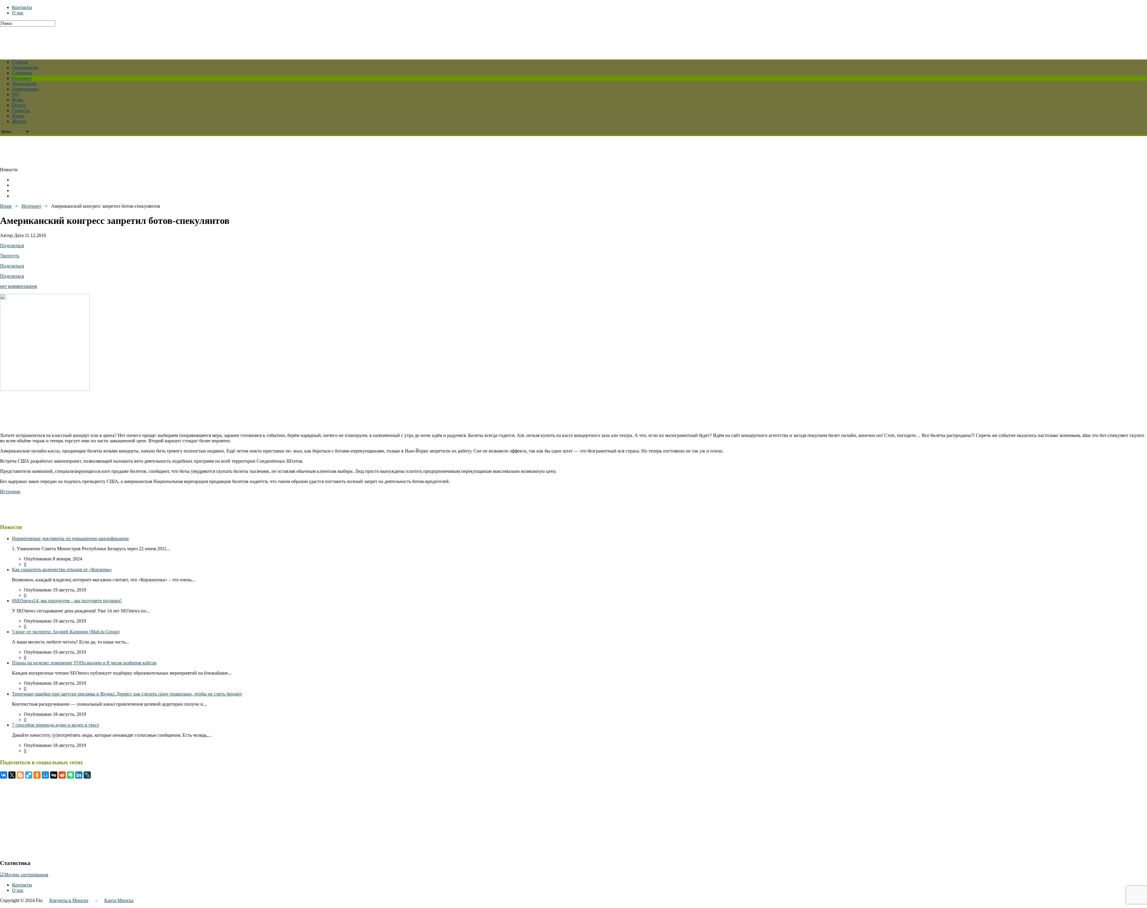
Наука (18, 115)
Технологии (24, 83)
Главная (20, 62)
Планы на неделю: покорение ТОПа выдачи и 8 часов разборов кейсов (84, 662)
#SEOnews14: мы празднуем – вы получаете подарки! (67, 600)
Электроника (25, 88)
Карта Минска (119, 900)
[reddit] (62, 775)
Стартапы (22, 72)
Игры (17, 99)
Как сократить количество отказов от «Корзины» (62, 569)
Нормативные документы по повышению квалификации (70, 538)
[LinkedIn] (78, 775)
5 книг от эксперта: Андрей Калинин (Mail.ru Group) (65, 631)
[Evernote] (70, 775)
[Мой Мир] (45, 775)
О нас (18, 12)
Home (6, 206)
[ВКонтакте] (3, 775)
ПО (15, 94)
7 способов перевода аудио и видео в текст (55, 724)
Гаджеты (21, 110)
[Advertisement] (145, 40)
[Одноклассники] (37, 775)
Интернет (22, 78)
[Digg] (53, 775)
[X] (12, 775)
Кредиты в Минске (68, 900)
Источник (10, 491)
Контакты (22, 7)
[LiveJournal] (87, 775)
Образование (25, 67)
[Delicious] (28, 775)
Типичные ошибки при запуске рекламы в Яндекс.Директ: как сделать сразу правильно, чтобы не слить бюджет (127, 693)
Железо (19, 121)
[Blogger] (20, 775)
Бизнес (19, 105)
